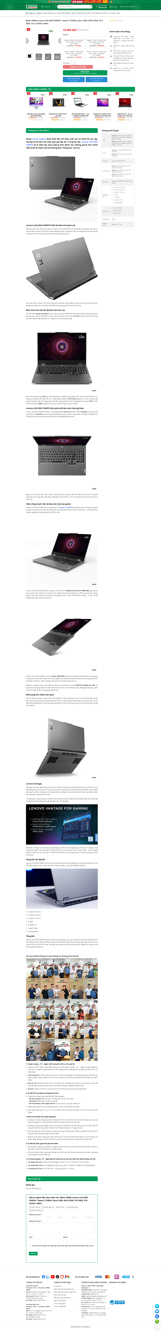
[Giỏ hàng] (110, 7)
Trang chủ (31, 13)
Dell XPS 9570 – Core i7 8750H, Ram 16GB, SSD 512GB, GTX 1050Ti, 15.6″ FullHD (125, 115)
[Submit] (91, 6)
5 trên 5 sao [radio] (82, 1217)
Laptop (39, 13)
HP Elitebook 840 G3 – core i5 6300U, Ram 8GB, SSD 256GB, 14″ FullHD (80, 115)
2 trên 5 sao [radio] (42, 1217)
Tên (31, 1237)
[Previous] (27, 41)
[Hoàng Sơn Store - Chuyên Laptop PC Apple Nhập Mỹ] (31, 6)
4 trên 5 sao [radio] (67, 1217)
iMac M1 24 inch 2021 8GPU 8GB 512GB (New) (36, 115)
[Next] (59, 41)
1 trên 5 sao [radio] (32, 1217)
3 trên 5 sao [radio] (54, 1217)
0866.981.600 (102, 7)
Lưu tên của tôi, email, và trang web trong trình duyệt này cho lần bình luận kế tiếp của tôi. (63, 1246)
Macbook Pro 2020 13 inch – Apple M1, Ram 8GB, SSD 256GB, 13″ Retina (103, 115)
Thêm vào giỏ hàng (78, 67)
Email (65, 1237)
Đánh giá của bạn (35, 1214)
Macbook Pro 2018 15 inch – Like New (58, 115)
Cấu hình (65, 34)
